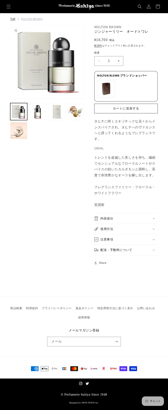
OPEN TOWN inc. (90, 403)
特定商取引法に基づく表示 (115, 308)
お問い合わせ (146, 308)
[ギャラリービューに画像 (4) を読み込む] (75, 111)
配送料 (98, 45)
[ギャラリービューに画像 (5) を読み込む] (18, 130)
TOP (13, 19)
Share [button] (103, 263)
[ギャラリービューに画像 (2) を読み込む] (37, 111)
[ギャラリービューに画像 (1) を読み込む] (18, 111)
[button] (8, 6)
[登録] (116, 341)
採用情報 (84, 317)
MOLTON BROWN (31, 19)
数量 (97, 53)
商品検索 (16, 308)
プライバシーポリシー (57, 308)
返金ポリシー (85, 308)
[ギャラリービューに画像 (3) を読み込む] (56, 111)
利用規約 (32, 308)
